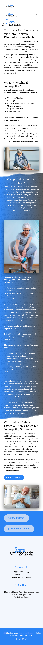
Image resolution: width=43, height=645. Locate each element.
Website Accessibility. (26, 635)
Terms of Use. (14, 635)
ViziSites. (38, 633)
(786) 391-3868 (24, 577)
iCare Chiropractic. (12, 633)
